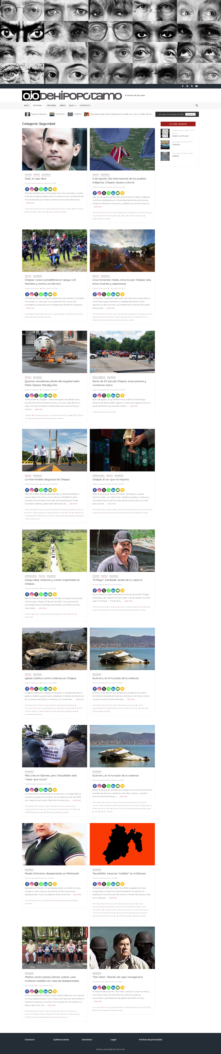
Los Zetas (67, 209)
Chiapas (130, 212)
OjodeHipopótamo (178, 130)
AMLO (94, 212)
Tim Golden (108, 811)
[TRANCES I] (165, 144)
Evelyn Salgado (140, 805)
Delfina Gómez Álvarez (119, 907)
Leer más (30, 203)
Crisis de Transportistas (52, 809)
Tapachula (38, 714)
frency (174, 142)
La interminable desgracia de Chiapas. (47, 479)
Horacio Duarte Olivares (114, 910)
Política (37, 174)
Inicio (26, 105)
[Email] (50, 189)
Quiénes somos (61, 1039)
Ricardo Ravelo (31, 183)
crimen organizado (47, 209)
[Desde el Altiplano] (165, 133)
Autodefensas (30, 314)
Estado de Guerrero (118, 708)
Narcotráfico (79, 209)
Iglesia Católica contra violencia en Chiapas (50, 678)
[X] (36, 189)
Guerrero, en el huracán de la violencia (115, 678)
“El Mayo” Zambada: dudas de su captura (117, 579)
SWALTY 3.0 (123, 114)
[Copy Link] (55, 189)
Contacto (85, 105)
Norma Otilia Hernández (123, 808)
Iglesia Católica (66, 708)
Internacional (98, 475)
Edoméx (134, 907)
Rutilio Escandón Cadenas (51, 516)
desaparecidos (47, 1017)
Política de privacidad (150, 1039)
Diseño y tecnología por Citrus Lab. (110, 1049)
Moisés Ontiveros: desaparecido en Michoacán (52, 873)
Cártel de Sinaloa (99, 607)
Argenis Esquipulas (99, 187)
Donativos (87, 1039)
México (58, 1017)
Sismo (103, 412)
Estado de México (71, 809)
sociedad (63, 212)
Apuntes (28, 174)
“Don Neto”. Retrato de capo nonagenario (117, 977)
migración (114, 216)
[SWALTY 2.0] (133, 114)
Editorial (51, 105)
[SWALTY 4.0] (95, 114)
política (44, 212)
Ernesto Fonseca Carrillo (141, 1007)
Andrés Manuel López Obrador (112, 212)
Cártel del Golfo (31, 209)
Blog (71, 105)
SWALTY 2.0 (141, 114)
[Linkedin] (45, 189)
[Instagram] (32, 189)
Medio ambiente (98, 377)
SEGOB (45, 812)
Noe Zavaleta (30, 878)
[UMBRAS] (165, 156)
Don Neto (125, 1007)
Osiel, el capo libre (35, 178)
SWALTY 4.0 (104, 114)
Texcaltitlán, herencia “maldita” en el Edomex (119, 873)
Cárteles (62, 705)
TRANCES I (176, 145)
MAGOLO (28, 784)
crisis (59, 209)
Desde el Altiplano (180, 136)
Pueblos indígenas (135, 216)
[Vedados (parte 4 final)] (152, 114)
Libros (62, 105)
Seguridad (46, 174)
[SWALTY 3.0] (114, 114)
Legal (113, 1039)
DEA (145, 607)
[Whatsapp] (41, 189)
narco (65, 1017)
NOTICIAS (37, 105)
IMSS (70, 512)
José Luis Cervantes (134, 910)
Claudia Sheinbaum (76, 509)
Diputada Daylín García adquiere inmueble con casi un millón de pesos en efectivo (53, 114)
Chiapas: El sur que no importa (110, 479)
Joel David (66, 415)
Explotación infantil (57, 512)
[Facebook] (27, 189)
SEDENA (122, 916)
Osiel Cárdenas (32, 212)
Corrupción (139, 212)
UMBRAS (175, 156)
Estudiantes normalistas (49, 415)
